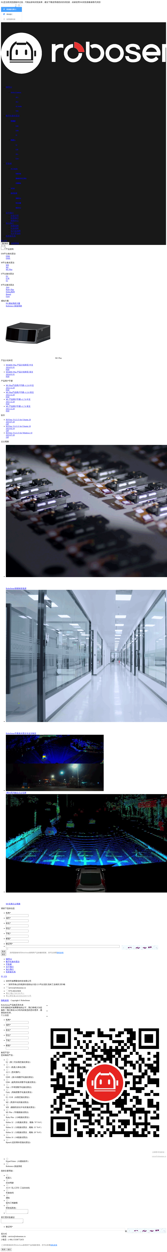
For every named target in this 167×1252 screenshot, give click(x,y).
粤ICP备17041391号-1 (15, 993)
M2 (7, 267)
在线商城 (15, 243)
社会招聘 (15, 228)
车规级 (13, 121)
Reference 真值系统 (14, 306)
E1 (7, 281)
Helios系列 (10, 292)
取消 (3, 951)
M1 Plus (9, 269)
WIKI (13, 188)
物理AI (9, 87)
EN (5, 241)
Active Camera (16, 92)
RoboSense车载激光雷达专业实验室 (21, 733)
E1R (7, 278)
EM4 (8, 256)
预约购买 (5, 243)
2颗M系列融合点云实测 (16, 793)
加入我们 (10, 223)
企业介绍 (15, 215)
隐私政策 (60, 953)
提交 (3, 954)
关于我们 (10, 213)
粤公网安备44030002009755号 (18, 996)
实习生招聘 (16, 231)
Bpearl (8, 294)
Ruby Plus (10, 289)
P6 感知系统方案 (13, 303)
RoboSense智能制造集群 (16, 588)
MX (7, 265)
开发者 (9, 163)
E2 (7, 276)
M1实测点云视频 (13, 904)
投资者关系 (11, 236)
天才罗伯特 (16, 233)
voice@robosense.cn (159, 1156)
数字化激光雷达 (13, 116)
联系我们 (15, 218)
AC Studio (14, 169)
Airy (7, 287)
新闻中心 (15, 221)
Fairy (8, 296)
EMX (8, 258)
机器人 (13, 140)
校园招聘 (15, 226)
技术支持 (14, 193)
